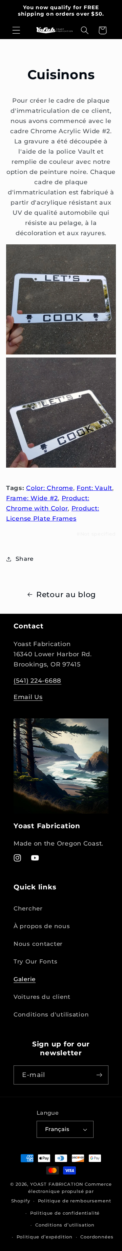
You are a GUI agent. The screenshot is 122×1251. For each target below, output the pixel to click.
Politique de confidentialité (65, 1213)
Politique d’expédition (45, 1236)
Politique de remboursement (74, 1200)
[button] (16, 30)
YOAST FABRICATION (56, 1184)
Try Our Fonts (35, 961)
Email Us (28, 697)
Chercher (28, 908)
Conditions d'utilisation (51, 1014)
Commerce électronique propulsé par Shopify (61, 1192)
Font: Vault (94, 488)
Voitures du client (42, 996)
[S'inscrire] (99, 1074)
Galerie (25, 979)
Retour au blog (66, 594)
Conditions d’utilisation (65, 1225)
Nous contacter (38, 943)
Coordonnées (96, 1236)
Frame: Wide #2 (32, 498)
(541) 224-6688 (37, 680)
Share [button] (25, 558)
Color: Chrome (49, 488)
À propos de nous (42, 926)
